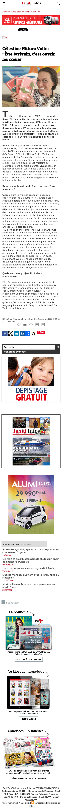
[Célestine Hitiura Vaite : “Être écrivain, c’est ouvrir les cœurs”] (31, 67)
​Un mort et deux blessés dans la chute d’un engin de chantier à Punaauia (30, 560)
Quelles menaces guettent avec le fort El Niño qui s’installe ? (30, 576)
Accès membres (9, 803)
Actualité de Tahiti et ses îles (26, 11)
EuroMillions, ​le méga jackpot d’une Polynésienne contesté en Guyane (30, 551)
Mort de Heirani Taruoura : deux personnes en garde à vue (28, 585)
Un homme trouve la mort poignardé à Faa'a (28, 568)
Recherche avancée (14, 351)
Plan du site (24, 803)
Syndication (40, 803)
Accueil (6, 11)
